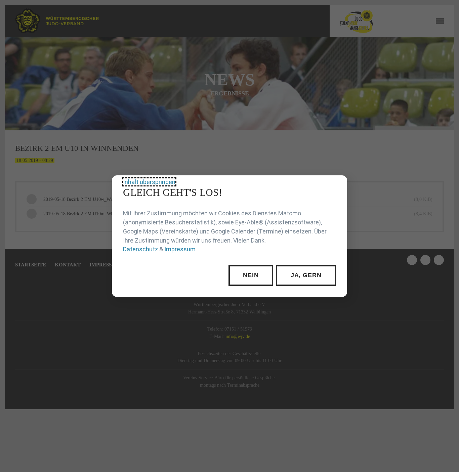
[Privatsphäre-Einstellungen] (337, 185)
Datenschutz (140, 249)
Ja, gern (306, 275)
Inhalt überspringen (149, 181)
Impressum (180, 249)
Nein (251, 275)
